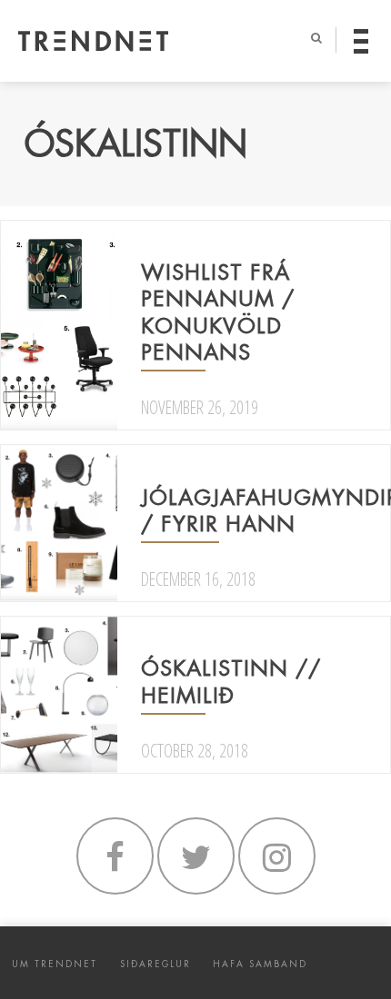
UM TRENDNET (54, 964)
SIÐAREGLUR (155, 964)
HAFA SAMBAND (260, 964)
